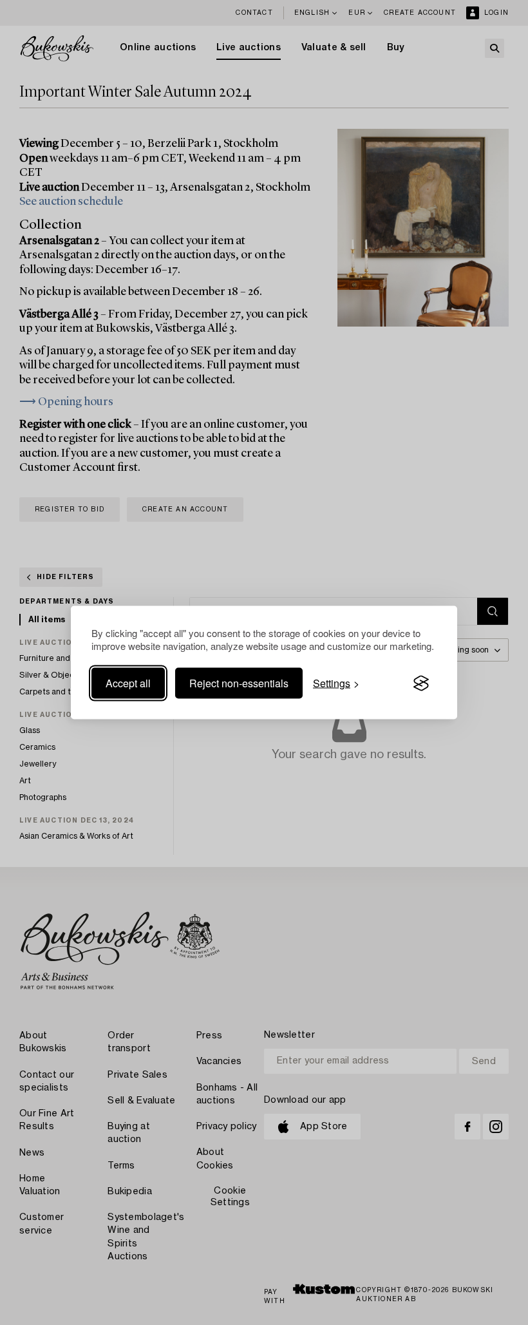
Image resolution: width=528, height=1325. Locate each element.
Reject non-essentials (238, 683)
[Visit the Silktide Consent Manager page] (421, 683)
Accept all (128, 683)
